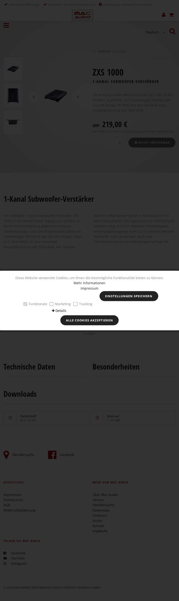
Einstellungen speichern (128, 296)
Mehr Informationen (89, 283)
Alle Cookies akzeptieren (89, 320)
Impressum (89, 288)
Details (60, 310)
